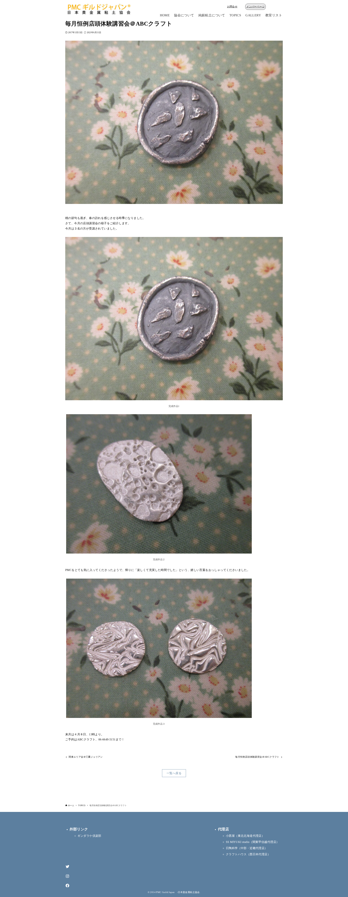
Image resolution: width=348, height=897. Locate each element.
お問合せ (232, 6)
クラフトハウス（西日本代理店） (248, 854)
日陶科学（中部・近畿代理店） (247, 848)
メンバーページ (255, 6)
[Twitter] (67, 866)
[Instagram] (67, 876)
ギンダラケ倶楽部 (89, 835)
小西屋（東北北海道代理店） (245, 835)
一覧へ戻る (174, 773)
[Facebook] (67, 885)
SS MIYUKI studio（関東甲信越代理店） (252, 841)
